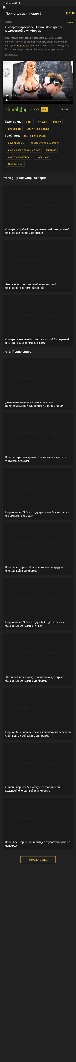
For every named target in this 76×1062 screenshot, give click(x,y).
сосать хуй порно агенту (45, 142)
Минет (57, 121)
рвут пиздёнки (16, 142)
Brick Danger (15, 164)
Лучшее (42, 121)
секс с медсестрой (19, 156)
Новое (28, 121)
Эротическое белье (38, 128)
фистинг (51, 149)
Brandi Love (23, 45)
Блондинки (14, 128)
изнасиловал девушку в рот (24, 149)
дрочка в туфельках (35, 135)
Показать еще (38, 859)
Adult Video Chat (12, 3)
